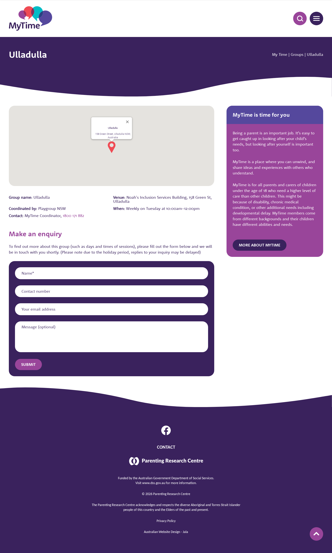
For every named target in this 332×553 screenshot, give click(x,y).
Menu (316, 18)
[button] (111, 147)
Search (300, 18)
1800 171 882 (73, 215)
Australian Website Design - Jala (166, 532)
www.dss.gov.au (153, 483)
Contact (166, 447)
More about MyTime (259, 244)
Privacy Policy (166, 521)
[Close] (127, 122)
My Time (279, 54)
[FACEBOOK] (166, 430)
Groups (297, 54)
